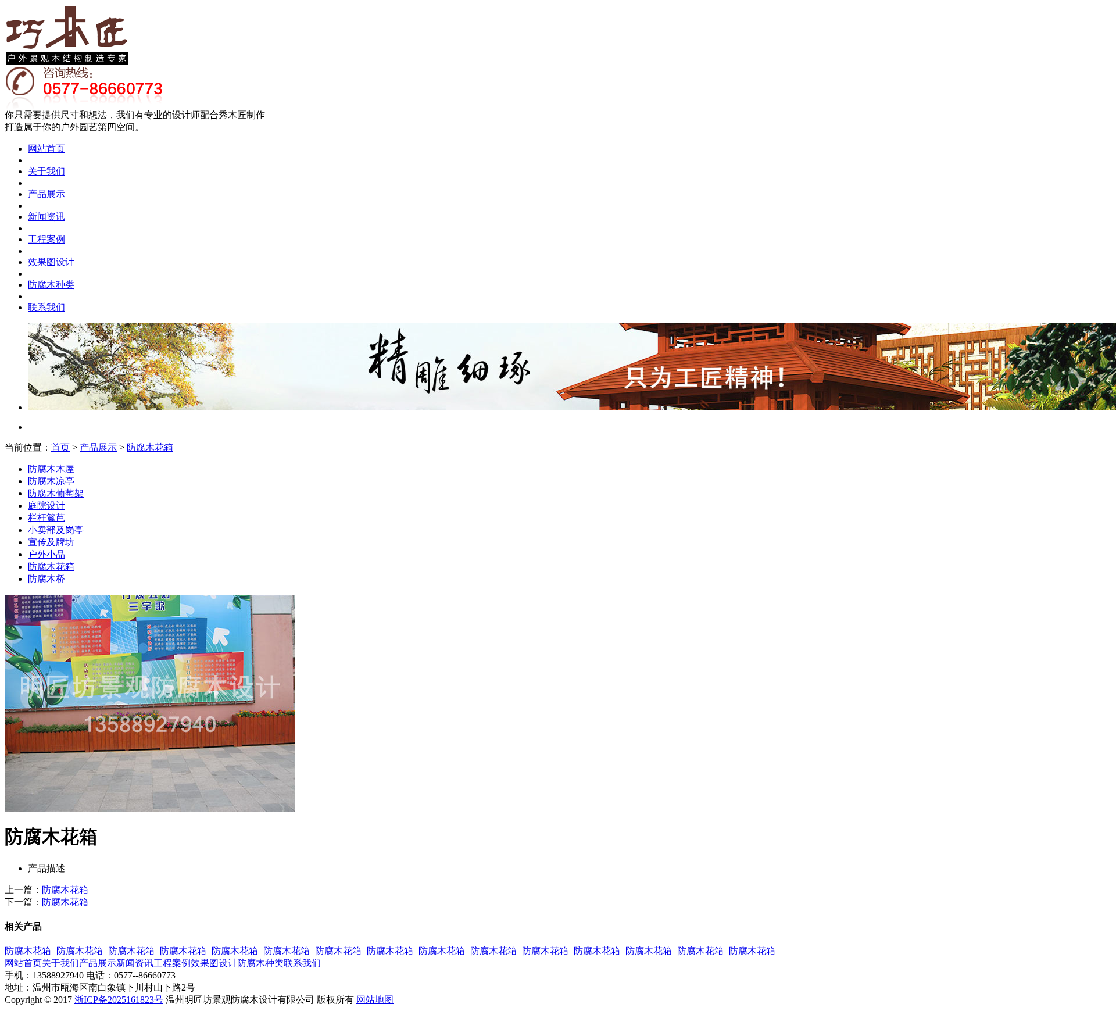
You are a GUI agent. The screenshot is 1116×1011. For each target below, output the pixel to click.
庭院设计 (46, 505)
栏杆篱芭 (46, 518)
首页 (60, 447)
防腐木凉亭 (51, 481)
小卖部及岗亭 (56, 530)
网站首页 (46, 148)
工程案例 (46, 239)
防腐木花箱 (150, 447)
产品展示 (46, 194)
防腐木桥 (46, 579)
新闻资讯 (46, 217)
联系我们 (46, 307)
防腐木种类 (51, 285)
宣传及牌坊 (51, 542)
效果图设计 (51, 262)
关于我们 (46, 171)
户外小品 (46, 554)
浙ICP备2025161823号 (118, 1000)
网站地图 (375, 1000)
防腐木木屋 (51, 469)
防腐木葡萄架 (56, 493)
